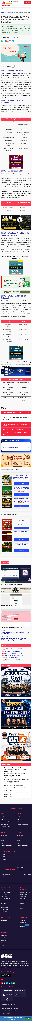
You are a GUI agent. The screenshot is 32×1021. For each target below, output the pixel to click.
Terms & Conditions (20, 1010)
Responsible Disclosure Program (10, 1008)
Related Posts (5, 562)
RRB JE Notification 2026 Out (13, 659)
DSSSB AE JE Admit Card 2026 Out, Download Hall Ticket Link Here (16, 793)
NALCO (5, 859)
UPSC (21, 908)
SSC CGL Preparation (4, 904)
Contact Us (23, 922)
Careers (24, 925)
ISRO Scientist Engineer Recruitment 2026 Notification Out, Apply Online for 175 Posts (16, 780)
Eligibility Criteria (5, 843)
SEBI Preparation (5, 898)
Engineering (23, 906)
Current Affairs (27, 874)
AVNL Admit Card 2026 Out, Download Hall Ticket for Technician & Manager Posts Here (16, 774)
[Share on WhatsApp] (2, 41)
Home (2, 12)
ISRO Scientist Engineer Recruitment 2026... (12, 627)
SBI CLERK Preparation (4, 895)
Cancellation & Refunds (8, 1010)
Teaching (22, 901)
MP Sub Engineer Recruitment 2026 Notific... (12, 584)
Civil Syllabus (4, 824)
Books (2, 945)
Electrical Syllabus (5, 826)
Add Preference (25, 292)
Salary (18, 821)
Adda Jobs (4, 876)
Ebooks (3, 942)
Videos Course (4, 940)
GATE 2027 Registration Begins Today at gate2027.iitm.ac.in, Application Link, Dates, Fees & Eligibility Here (16, 787)
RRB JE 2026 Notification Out (12, 444)
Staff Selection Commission (24, 895)
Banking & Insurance (25, 892)
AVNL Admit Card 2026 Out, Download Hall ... (12, 606)
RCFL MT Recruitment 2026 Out (13, 653)
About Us (22, 920)
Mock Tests (4, 935)
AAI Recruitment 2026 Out (11, 447)
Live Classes (4, 937)
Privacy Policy (5, 1013)
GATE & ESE (4, 920)
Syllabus (3, 819)
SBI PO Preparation (6, 892)
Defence (22, 903)
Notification (4, 816)
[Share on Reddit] (7, 41)
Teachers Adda (20, 867)
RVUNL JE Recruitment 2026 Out (14, 655)
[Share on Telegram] (5, 41)
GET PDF (28, 1018)
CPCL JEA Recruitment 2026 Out (14, 649)
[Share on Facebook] (10, 41)
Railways (22, 898)
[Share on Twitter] (13, 41)
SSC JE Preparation (6, 901)
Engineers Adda (6, 874)
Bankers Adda (20, 869)
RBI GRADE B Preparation (4, 910)
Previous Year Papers (22, 824)
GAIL (4, 856)
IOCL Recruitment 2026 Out (12, 651)
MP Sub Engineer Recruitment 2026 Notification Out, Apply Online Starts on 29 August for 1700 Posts (16, 768)
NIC (4, 854)
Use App (28, 2)
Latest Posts (10, 12)
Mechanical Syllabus (6, 821)
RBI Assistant (4, 907)
